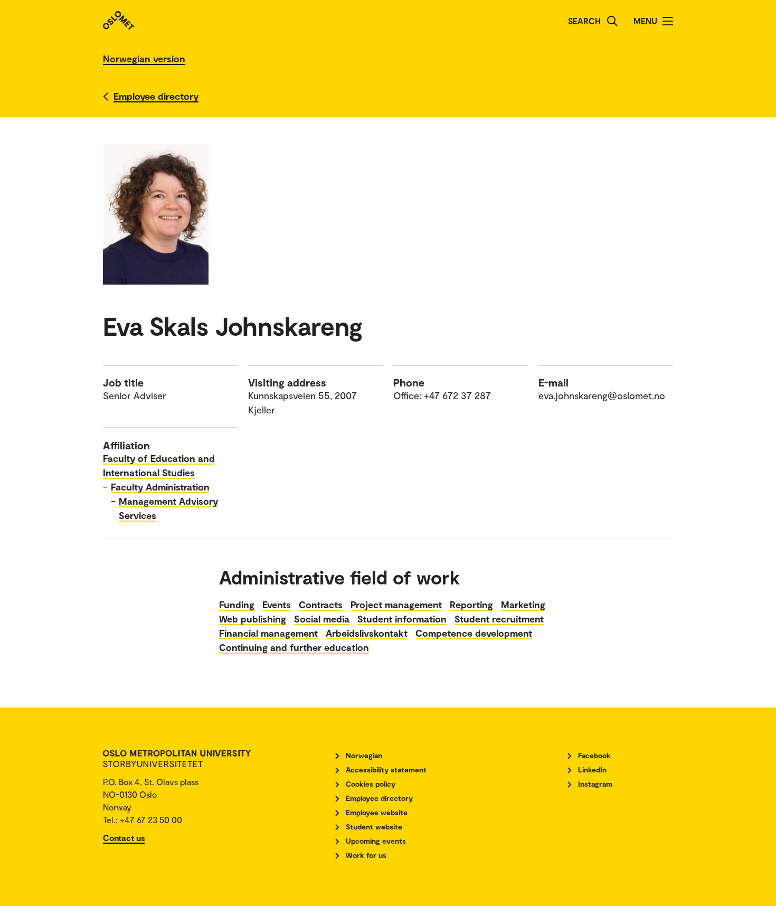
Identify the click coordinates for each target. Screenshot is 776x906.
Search (584, 21)
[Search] (612, 21)
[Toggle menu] (668, 21)
